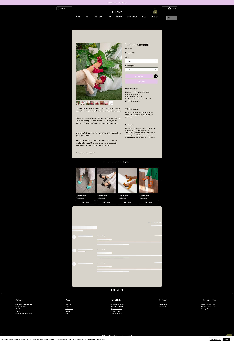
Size (127, 57)
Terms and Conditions (118, 306)
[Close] (232, 339)
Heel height (130, 66)
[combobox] (141, 61)
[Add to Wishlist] (156, 76)
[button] (155, 11)
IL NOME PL (117, 290)
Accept (226, 339)
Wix (131, 336)
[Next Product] (161, 180)
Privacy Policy (100, 339)
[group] (117, 186)
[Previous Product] (73, 180)
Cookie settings (215, 339)
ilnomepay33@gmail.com (23, 313)
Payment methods (116, 309)
